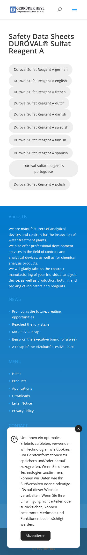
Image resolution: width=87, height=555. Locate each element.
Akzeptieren (35, 535)
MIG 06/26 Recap (25, 331)
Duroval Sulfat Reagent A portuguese (43, 168)
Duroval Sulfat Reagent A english (40, 80)
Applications (22, 388)
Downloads (21, 396)
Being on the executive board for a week (44, 339)
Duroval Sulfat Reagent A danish (40, 114)
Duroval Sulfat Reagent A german (41, 69)
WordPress (46, 548)
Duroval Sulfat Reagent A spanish (41, 153)
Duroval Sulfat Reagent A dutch (39, 103)
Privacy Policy (23, 410)
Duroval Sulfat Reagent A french (40, 92)
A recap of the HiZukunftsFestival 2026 (43, 346)
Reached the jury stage (30, 324)
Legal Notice (22, 403)
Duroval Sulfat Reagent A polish (39, 184)
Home (17, 373)
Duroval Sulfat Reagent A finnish (40, 140)
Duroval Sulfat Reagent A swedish (41, 127)
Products (19, 381)
